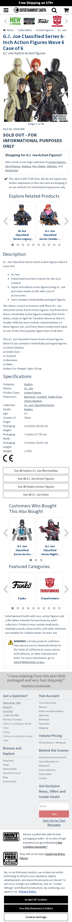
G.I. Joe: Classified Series (39, 405)
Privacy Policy (27, 891)
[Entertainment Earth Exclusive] (29, 21)
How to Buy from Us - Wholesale (49, 763)
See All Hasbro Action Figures (36, 486)
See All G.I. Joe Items (36, 494)
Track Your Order (47, 702)
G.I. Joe (28, 388)
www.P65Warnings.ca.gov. (29, 662)
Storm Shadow (33, 401)
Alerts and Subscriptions (51, 711)
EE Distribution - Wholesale (52, 742)
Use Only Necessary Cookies (36, 908)
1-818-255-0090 (11, 715)
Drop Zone (8, 760)
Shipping (43, 727)
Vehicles (52, 166)
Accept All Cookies (36, 899)
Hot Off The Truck (12, 773)
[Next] (66, 20)
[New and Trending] (15, 21)
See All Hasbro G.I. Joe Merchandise (36, 471)
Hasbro (28, 384)
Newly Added (10, 768)
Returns (43, 706)
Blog (5, 777)
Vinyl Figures (12, 166)
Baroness (30, 396)
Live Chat (8, 711)
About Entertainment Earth (53, 757)
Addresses (44, 719)
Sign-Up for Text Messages (54, 822)
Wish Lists (44, 715)
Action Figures (57, 162)
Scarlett (42, 396)
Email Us (7, 706)
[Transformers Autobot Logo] (57, 21)
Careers (43, 778)
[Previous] (5, 20)
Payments (44, 723)
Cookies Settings (36, 917)
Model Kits (11, 170)
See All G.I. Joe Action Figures (36, 479)
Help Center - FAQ (12, 702)
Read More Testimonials (36, 686)
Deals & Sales (9, 781)
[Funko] (43, 21)
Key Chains (38, 166)
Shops (6, 764)
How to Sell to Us (47, 769)
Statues (26, 166)
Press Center (45, 774)
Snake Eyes (55, 396)
